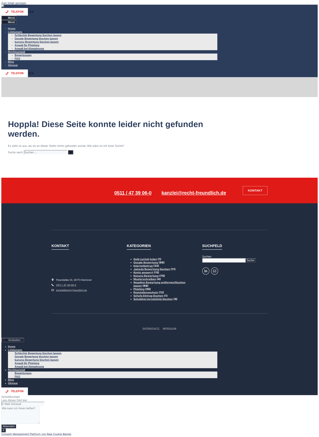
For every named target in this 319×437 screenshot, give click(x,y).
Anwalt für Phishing (27, 45)
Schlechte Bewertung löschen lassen (38, 35)
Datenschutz (151, 328)
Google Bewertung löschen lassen (36, 38)
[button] (31, 12)
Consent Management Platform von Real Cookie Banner (36, 434)
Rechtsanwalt (16, 52)
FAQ (17, 58)
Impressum (169, 328)
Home (11, 28)
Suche (250, 260)
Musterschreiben (144, 279)
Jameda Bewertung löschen (151, 269)
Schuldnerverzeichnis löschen (153, 299)
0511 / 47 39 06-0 (133, 192)
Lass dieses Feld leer (14, 400)
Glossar (13, 65)
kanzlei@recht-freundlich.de (193, 192)
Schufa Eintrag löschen (148, 295)
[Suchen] (70, 152)
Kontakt (255, 190)
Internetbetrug (143, 265)
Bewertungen (23, 55)
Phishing (139, 289)
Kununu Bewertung (146, 275)
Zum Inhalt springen (13, 3)
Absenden (9, 426)
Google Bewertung (145, 262)
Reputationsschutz (145, 292)
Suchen (206, 256)
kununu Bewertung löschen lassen (37, 42)
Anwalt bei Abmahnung (29, 48)
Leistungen (15, 32)
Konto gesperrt (143, 272)
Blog (11, 62)
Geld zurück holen (145, 259)
